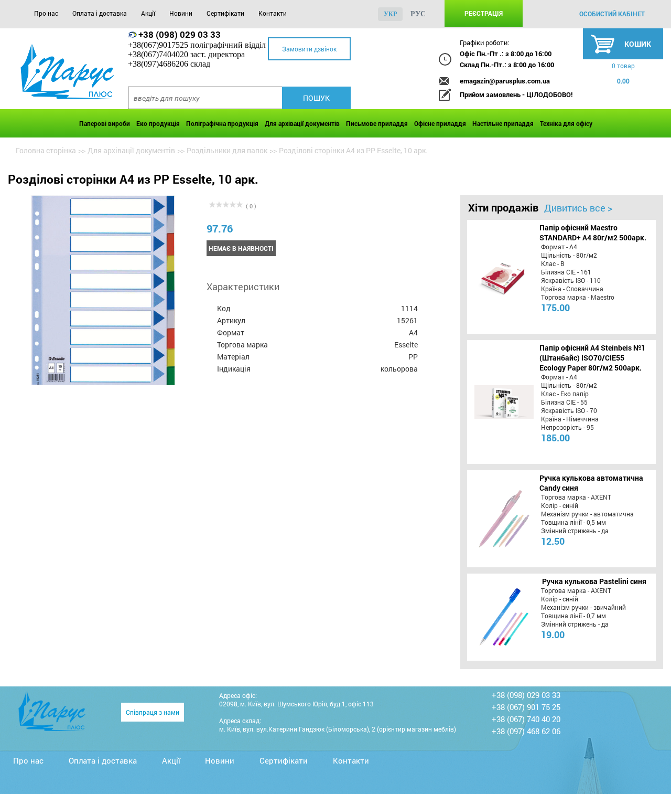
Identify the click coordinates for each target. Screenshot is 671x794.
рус (418, 14)
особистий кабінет (612, 13)
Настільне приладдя (503, 123)
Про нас (46, 13)
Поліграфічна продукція (222, 123)
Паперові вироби (104, 123)
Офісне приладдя (440, 123)
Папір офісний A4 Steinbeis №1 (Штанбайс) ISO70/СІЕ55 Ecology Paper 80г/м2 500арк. (592, 358)
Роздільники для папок (227, 150)
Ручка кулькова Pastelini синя (594, 581)
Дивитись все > (578, 208)
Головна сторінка (46, 150)
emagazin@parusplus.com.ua (505, 81)
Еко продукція (158, 123)
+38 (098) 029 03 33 (179, 34)
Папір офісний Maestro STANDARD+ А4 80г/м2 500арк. (592, 232)
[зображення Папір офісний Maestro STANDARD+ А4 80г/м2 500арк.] (502, 276)
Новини (180, 13)
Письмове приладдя (377, 123)
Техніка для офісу (566, 123)
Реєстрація (483, 13)
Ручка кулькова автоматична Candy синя (591, 483)
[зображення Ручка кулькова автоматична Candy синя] (502, 518)
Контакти (272, 13)
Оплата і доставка (99, 13)
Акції (148, 13)
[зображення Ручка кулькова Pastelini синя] (502, 617)
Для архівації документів (302, 123)
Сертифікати (225, 13)
